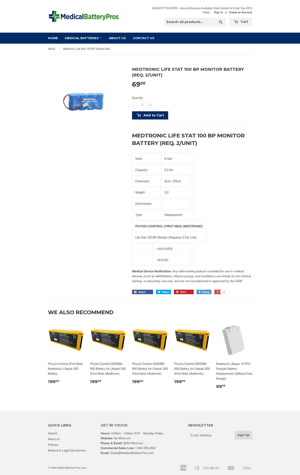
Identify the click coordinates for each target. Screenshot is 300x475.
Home (53, 38)
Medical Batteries (82, 38)
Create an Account (240, 12)
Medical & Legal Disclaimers (67, 450)
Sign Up (243, 435)
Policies (53, 444)
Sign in (218, 12)
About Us (117, 38)
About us (54, 439)
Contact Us (143, 38)
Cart (244, 22)
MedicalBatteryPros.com (72, 467)
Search (53, 433)
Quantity (137, 98)
